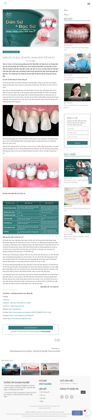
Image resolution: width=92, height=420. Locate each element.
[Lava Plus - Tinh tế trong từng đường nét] (77, 34)
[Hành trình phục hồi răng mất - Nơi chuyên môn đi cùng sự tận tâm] (77, 63)
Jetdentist (6, 300)
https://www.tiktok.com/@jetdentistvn (19, 318)
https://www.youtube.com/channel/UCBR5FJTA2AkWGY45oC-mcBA (30, 312)
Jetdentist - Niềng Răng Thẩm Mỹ (13, 306)
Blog (41, 401)
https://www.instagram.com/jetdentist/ (22, 315)
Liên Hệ (42, 398)
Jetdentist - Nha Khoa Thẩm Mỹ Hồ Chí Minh (16, 303)
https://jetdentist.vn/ (15, 309)
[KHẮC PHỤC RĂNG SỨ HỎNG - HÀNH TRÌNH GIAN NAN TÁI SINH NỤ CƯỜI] (77, 224)
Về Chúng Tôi (45, 392)
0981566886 (45, 383)
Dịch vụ (42, 395)
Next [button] (59, 360)
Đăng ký (77, 143)
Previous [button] (55, 360)
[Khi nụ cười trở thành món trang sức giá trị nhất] (77, 92)
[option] (11, 369)
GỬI (83, 392)
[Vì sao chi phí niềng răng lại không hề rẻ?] (77, 196)
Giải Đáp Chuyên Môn (11, 52)
